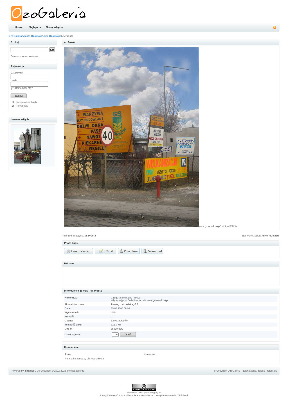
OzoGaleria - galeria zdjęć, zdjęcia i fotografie (252, 370)
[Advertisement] (116, 275)
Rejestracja (22, 105)
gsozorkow (117, 328)
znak (122, 304)
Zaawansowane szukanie (24, 56)
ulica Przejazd (270, 235)
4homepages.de (75, 370)
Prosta (114, 304)
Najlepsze (35, 27)
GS (136, 304)
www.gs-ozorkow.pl (209, 226)
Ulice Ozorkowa (52, 36)
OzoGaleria (15, 36)
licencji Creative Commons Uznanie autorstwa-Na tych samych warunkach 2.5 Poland (144, 395)
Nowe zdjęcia (54, 27)
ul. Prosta (90, 235)
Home (18, 27)
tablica (129, 304)
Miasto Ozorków (32, 36)
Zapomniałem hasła (26, 102)
